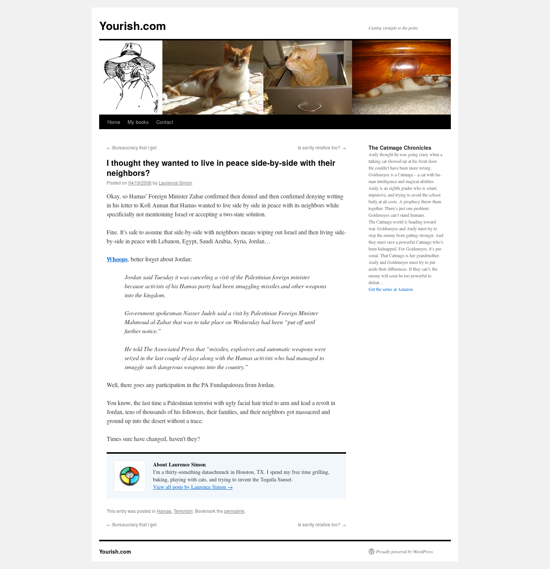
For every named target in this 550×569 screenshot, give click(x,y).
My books (138, 121)
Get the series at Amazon (391, 289)
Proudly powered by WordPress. (405, 551)
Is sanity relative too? (322, 147)
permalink (234, 511)
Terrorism (183, 511)
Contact (164, 121)
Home (113, 121)
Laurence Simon (175, 182)
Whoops (117, 259)
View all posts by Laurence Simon (193, 486)
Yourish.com (132, 25)
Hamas (164, 511)
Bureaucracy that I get (131, 147)
